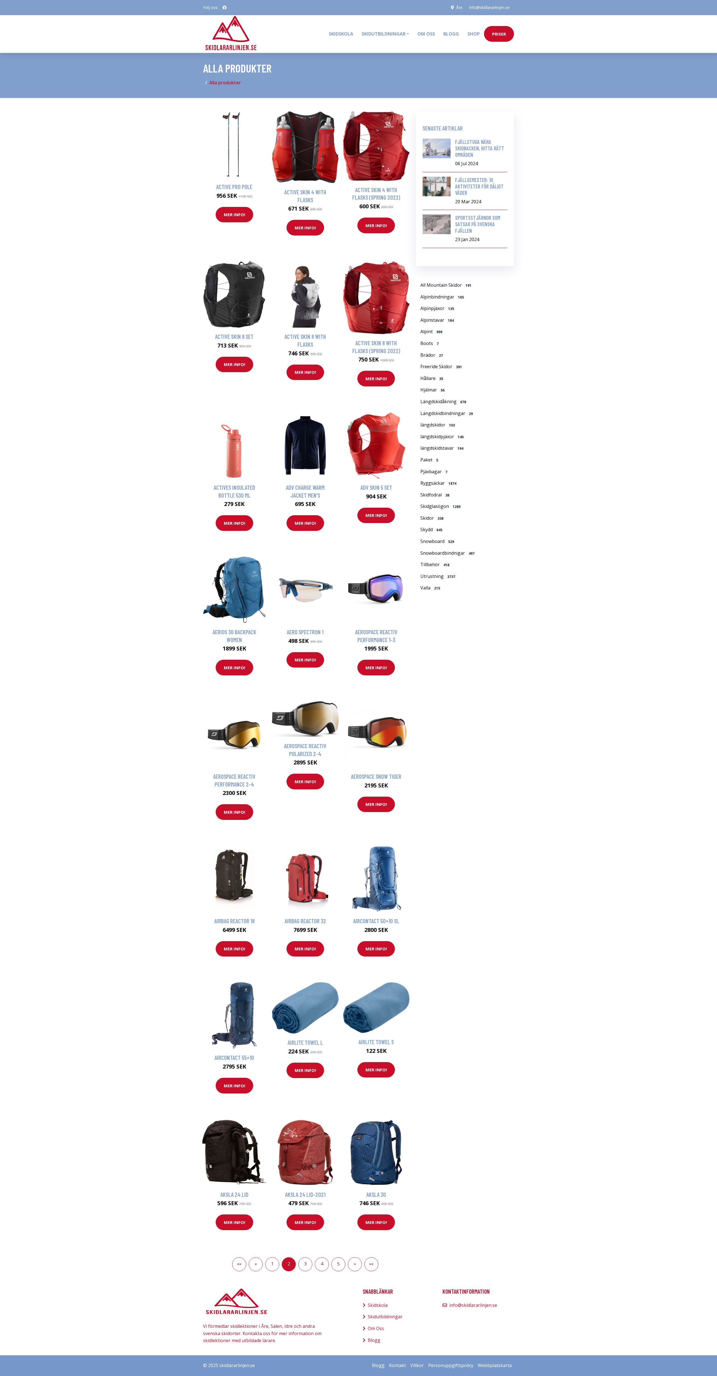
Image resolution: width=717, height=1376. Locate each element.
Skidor (431, 518)
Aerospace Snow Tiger (376, 776)
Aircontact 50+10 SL (376, 920)
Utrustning (437, 576)
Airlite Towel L (305, 1042)
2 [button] (289, 1264)
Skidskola (341, 34)
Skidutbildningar (385, 1317)
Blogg (451, 34)
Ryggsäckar (438, 483)
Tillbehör (434, 564)
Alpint (431, 331)
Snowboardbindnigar (447, 553)
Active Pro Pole (234, 186)
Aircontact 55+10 (234, 1057)
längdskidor (437, 425)
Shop (473, 34)
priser (499, 34)
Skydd (431, 529)
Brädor (431, 355)
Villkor (417, 1365)
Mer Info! (234, 214)
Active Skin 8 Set (234, 336)
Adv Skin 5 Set (376, 487)
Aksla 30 (376, 1194)
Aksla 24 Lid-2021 (305, 1194)
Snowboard (437, 541)
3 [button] (305, 1264)
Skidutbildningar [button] (384, 34)
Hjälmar (432, 390)
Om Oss (376, 1328)
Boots (429, 343)
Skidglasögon (440, 506)
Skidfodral (434, 495)
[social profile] (224, 7)
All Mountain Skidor (445, 285)
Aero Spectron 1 (305, 631)
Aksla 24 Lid (234, 1194)
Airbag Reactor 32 (305, 920)
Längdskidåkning (443, 401)
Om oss (426, 34)
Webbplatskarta (495, 1365)
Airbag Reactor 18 (234, 920)
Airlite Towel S (376, 1041)
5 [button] (338, 1264)
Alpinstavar (437, 320)
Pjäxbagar (433, 471)
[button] (239, 1264)
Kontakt (397, 1365)
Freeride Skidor (441, 366)
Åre (459, 7)
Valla (430, 588)
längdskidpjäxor (442, 436)
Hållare (431, 378)
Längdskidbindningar (446, 413)
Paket (429, 460)
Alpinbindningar (442, 297)
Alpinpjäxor (437, 308)
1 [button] (272, 1264)
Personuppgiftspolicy (450, 1365)
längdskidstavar (441, 448)
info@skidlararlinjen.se (489, 7)
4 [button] (322, 1264)
